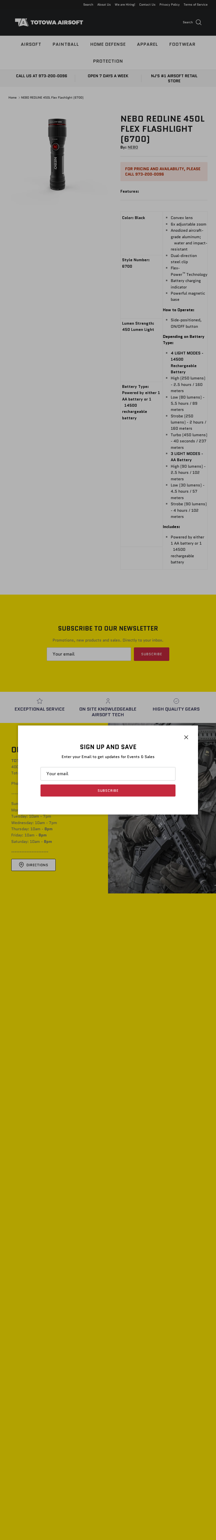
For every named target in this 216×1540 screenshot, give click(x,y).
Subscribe (108, 790)
